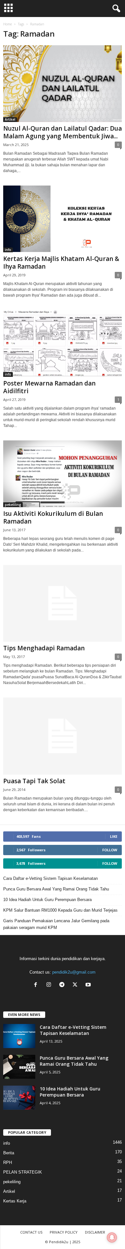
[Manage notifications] (112, 1237)
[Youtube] (89, 985)
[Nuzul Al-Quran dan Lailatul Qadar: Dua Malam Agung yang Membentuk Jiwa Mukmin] (62, 83)
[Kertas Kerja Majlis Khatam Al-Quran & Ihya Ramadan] (62, 219)
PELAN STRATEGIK (22, 1172)
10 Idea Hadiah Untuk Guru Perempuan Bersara (47, 899)
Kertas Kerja (14, 1201)
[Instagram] (50, 985)
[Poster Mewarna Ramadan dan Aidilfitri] (62, 343)
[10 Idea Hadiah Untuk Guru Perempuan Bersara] (19, 1098)
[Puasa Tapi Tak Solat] (62, 736)
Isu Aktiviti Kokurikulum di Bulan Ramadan (53, 517)
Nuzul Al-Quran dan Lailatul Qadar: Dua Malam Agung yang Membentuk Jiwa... (62, 132)
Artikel (10, 119)
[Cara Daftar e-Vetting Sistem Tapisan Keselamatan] (19, 1036)
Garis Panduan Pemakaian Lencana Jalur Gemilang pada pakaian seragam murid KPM (56, 924)
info (8, 249)
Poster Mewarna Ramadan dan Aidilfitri (49, 387)
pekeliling (13, 504)
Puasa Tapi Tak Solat (34, 781)
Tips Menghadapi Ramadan (44, 648)
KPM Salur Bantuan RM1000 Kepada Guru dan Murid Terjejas (60, 910)
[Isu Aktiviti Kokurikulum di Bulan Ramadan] (62, 473)
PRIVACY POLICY (64, 1232)
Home (7, 24)
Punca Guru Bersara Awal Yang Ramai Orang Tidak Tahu (56, 889)
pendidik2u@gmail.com (74, 972)
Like (113, 836)
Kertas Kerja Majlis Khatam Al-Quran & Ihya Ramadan (61, 263)
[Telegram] (63, 985)
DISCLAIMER (95, 1232)
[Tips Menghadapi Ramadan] (62, 603)
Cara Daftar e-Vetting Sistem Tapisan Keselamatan (50, 878)
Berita (8, 1152)
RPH (7, 1162)
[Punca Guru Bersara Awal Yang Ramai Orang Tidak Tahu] (19, 1067)
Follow (109, 849)
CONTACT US (31, 1232)
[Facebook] (37, 985)
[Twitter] (76, 985)
